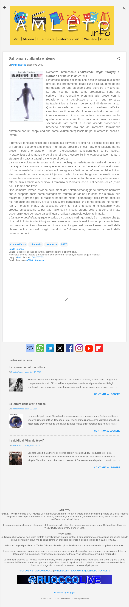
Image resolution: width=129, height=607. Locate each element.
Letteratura (51, 244)
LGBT (64, 244)
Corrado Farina (18, 244)
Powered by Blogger (64, 592)
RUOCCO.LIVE (26, 570)
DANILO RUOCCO (44, 570)
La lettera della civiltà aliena (27, 404)
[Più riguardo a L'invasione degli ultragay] (26, 96)
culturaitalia (36, 244)
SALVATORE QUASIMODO (84, 570)
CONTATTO (38, 257)
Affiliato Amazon (35, 260)
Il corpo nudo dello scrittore (27, 367)
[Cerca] (124, 8)
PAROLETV (104, 570)
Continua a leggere (107, 394)
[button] (118, 58)
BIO (19, 257)
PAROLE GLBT (61, 570)
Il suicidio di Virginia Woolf (26, 440)
